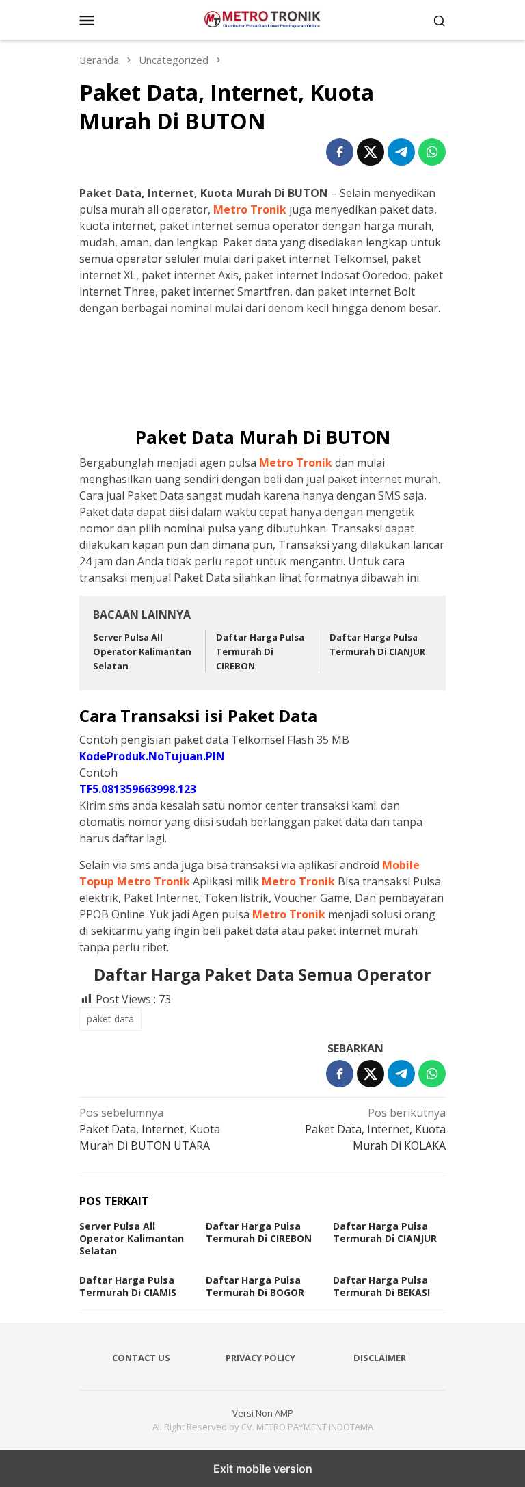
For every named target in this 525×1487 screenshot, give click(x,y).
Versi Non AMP (262, 1413)
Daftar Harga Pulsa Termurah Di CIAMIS (127, 1286)
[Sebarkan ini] (339, 152)
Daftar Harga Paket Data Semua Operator (262, 974)
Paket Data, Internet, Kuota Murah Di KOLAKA (375, 1129)
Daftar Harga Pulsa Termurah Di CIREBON (260, 651)
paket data (110, 1018)
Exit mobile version (262, 1468)
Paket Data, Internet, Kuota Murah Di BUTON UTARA (149, 1129)
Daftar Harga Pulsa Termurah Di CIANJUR (385, 1232)
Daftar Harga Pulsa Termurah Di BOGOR (255, 1286)
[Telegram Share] (401, 152)
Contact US (141, 1358)
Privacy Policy (260, 1358)
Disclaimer (379, 1358)
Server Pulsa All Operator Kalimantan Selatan (142, 651)
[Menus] (86, 20)
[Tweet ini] (370, 152)
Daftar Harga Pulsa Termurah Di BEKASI (381, 1286)
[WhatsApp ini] (432, 152)
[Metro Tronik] (262, 18)
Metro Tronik (249, 209)
